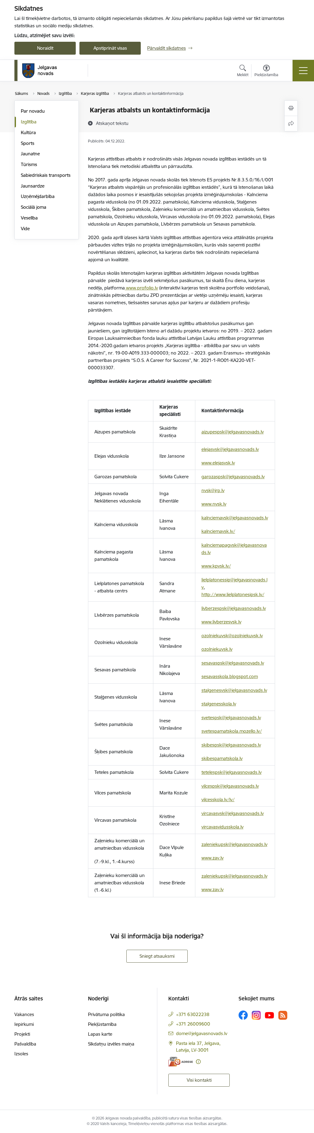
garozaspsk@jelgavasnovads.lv (233, 476)
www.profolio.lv (141, 288)
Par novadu (33, 111)
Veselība (29, 218)
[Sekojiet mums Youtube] (269, 1015)
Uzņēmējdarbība (38, 196)
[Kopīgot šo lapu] (291, 123)
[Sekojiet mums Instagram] (256, 1015)
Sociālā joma (33, 207)
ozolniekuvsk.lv (216, 649)
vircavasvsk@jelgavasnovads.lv (232, 813)
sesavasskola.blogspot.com (229, 676)
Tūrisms (29, 164)
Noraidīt (45, 48)
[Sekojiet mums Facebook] (243, 1015)
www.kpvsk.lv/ (216, 566)
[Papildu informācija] (198, 1061)
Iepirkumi (24, 1024)
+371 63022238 (192, 1014)
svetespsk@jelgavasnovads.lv (231, 717)
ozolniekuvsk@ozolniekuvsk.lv (232, 635)
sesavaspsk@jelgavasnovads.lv (232, 663)
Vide (25, 228)
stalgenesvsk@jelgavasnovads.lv (234, 690)
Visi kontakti (199, 1080)
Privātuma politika (106, 1014)
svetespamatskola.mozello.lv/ (231, 731)
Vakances (24, 1014)
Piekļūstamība (102, 1024)
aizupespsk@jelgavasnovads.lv (232, 432)
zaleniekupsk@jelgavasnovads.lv (234, 844)
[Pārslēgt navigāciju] (303, 70)
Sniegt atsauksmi (157, 956)
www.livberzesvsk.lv (221, 622)
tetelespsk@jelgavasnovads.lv (231, 772)
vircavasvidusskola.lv (222, 827)
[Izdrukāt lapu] (291, 108)
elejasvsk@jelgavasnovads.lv (230, 449)
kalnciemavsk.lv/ (218, 531)
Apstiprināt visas (110, 48)
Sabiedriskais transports (46, 175)
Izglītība (28, 122)
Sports (27, 143)
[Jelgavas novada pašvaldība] (43, 70)
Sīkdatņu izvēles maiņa (111, 1044)
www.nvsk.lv (213, 504)
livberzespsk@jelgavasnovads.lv (233, 608)
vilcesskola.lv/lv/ (218, 799)
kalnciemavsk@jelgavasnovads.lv (234, 518)
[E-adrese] (180, 1062)
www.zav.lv (212, 858)
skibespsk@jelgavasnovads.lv (231, 745)
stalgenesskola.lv (218, 704)
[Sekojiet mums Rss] (282, 1015)
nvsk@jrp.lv (212, 490)
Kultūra (28, 132)
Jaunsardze (32, 186)
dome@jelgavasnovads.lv (201, 1033)
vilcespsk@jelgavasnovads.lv (230, 786)
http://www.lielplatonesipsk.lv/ (232, 594)
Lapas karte (100, 1034)
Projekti (22, 1034)
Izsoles (21, 1054)
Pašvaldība (25, 1044)
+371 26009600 (193, 1024)
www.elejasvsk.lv (218, 463)
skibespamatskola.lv (222, 758)
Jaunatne (30, 154)
